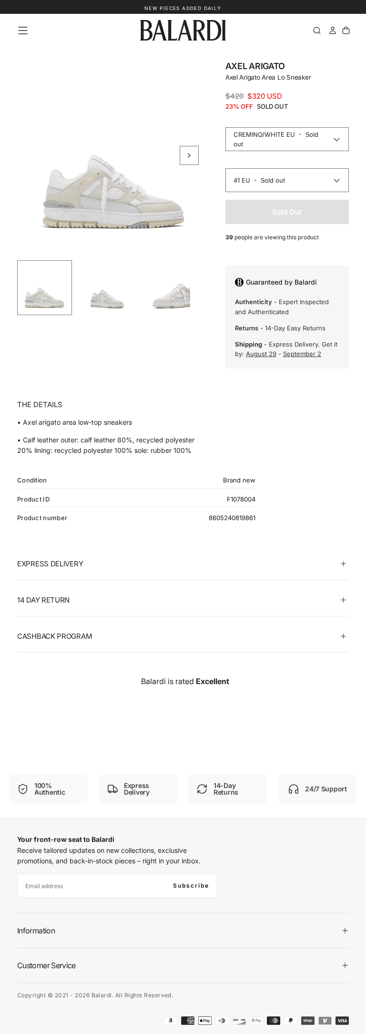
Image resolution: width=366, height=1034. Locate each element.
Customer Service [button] (46, 965)
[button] (23, 30)
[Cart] (346, 30)
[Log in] (332, 30)
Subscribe (191, 885)
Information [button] (36, 930)
